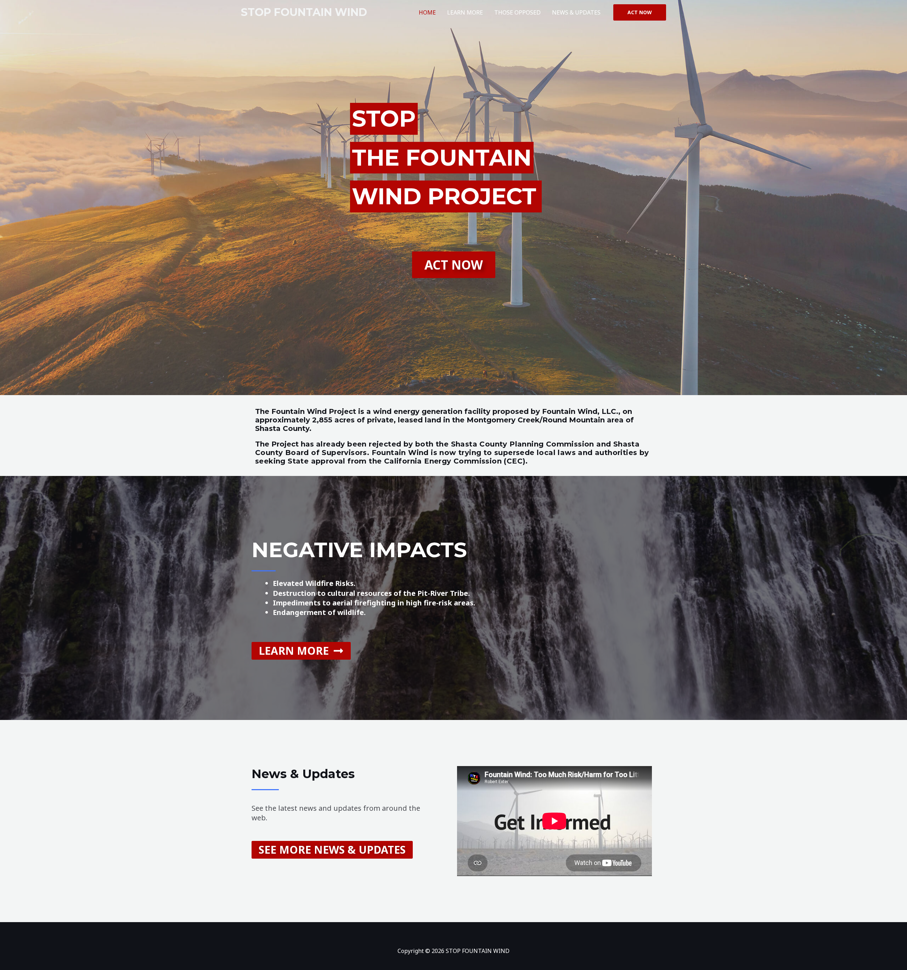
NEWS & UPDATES (576, 12)
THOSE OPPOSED (517, 12)
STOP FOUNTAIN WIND (304, 12)
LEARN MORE (465, 12)
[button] (639, 12)
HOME (427, 12)
